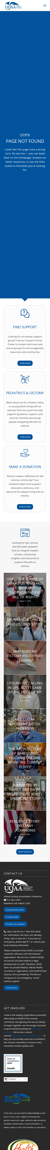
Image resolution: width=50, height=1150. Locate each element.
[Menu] (44, 5)
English (12, 1079)
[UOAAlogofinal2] (21, 5)
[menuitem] (44, 5)
